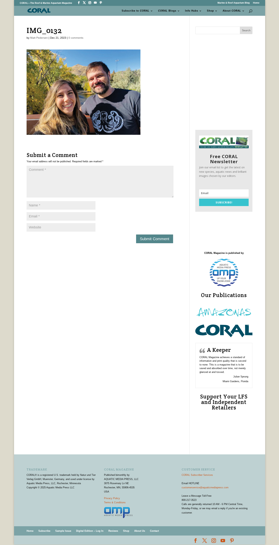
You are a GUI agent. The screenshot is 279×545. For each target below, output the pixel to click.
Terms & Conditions (115, 502)
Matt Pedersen (39, 37)
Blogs (167, 10)
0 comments (76, 37)
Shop (210, 10)
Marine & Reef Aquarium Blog (234, 3)
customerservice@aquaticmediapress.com (205, 487)
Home (256, 3)
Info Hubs (191, 10)
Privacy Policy (112, 498)
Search (246, 30)
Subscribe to (135, 10)
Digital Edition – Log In (89, 530)
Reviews (113, 530)
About (232, 10)
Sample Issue (63, 530)
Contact (154, 530)
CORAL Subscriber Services (197, 475)
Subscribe (44, 530)
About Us (139, 530)
